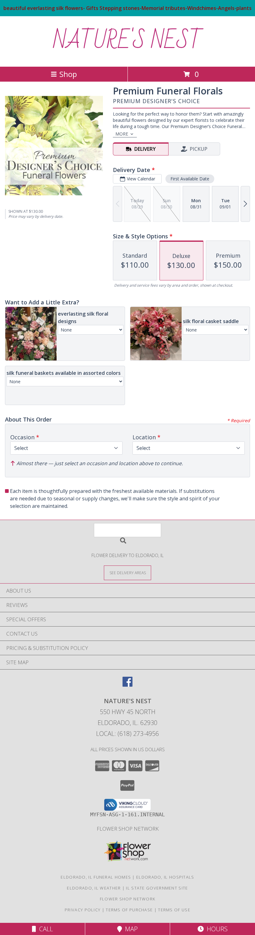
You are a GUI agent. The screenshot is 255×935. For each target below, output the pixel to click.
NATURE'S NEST (127, 41)
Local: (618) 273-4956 (127, 733)
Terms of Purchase (129, 910)
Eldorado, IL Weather (94, 888)
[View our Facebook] (127, 684)
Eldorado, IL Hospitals (165, 877)
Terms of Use (174, 910)
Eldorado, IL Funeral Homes (96, 877)
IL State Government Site (157, 888)
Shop (68, 74)
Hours (216, 929)
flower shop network (128, 828)
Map (130, 929)
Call (44, 929)
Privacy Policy (82, 910)
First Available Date (189, 179)
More (121, 134)
